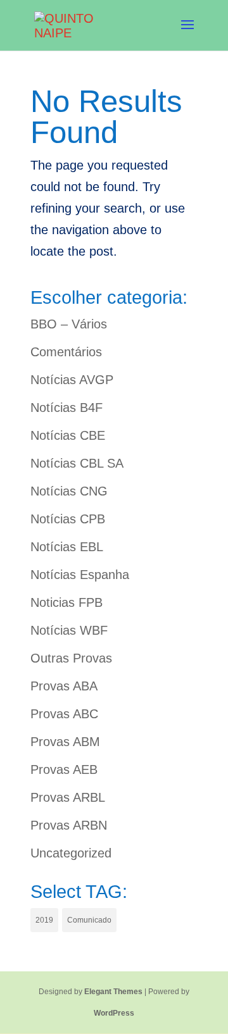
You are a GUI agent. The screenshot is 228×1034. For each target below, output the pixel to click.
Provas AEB (64, 769)
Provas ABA (64, 686)
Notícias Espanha (79, 575)
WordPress (114, 1013)
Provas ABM (65, 742)
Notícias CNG (69, 491)
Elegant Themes (113, 991)
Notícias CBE (67, 435)
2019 (44, 920)
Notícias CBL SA (77, 463)
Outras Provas (71, 658)
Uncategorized (70, 853)
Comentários (66, 352)
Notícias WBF (69, 630)
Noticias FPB (66, 602)
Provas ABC (64, 714)
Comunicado (89, 920)
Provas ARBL (67, 797)
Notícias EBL (66, 547)
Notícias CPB (67, 519)
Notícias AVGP (71, 380)
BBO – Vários (68, 324)
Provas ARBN (68, 825)
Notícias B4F (66, 407)
